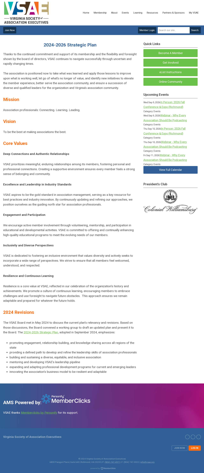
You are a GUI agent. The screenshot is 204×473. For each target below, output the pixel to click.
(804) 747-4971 (112, 462)
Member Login (147, 30)
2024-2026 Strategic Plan (41, 332)
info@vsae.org (147, 462)
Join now (179, 448)
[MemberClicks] (26, 13)
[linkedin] (193, 437)
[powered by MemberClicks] (102, 468)
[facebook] (198, 437)
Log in (194, 448)
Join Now (10, 30)
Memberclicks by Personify (39, 412)
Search (195, 30)
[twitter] (187, 437)
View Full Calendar (170, 169)
